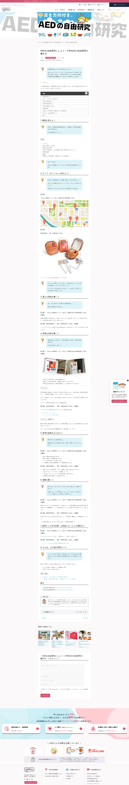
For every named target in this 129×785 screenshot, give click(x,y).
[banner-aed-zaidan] (96, 746)
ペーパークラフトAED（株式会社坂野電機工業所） (53, 543)
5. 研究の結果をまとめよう (49, 106)
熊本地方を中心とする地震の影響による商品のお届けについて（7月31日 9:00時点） (41, 1)
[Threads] (81, 612)
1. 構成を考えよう (47, 96)
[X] (78, 612)
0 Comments (46, 645)
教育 (63, 57)
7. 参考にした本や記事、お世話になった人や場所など (55, 110)
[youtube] (27, 779)
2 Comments (73, 645)
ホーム (39, 42)
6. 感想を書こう (46, 108)
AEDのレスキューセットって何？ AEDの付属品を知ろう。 (71, 643)
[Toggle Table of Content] (85, 93)
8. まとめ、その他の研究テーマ (50, 113)
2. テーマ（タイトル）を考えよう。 (51, 98)
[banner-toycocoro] (75, 746)
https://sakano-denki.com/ (64, 589)
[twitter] (24, 779)
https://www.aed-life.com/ (63, 587)
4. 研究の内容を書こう (48, 103)
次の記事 (85, 618)
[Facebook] (76, 612)
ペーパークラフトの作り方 (50, 415)
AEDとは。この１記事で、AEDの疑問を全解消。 (55, 577)
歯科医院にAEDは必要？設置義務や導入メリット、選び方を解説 (44, 643)
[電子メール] (83, 612)
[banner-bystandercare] (33, 746)
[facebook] (29, 779)
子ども (60, 57)
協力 (44, 115)
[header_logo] (6, 8)
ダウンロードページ (48, 413)
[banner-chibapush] (54, 746)
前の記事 (44, 618)
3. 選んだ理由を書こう (48, 101)
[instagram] (32, 779)
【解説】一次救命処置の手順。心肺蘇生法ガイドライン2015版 (59, 579)
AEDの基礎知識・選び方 (47, 42)
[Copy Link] (86, 612)
